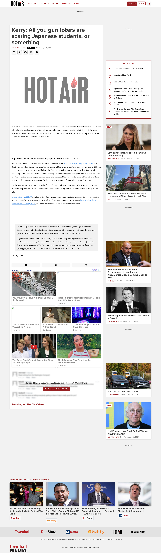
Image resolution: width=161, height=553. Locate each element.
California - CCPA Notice (114, 539)
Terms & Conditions (81, 539)
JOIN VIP (132, 4)
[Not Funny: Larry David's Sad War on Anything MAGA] (128, 415)
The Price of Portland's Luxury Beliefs (128, 68)
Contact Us (100, 539)
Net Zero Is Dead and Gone (123, 391)
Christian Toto (113, 158)
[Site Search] (148, 4)
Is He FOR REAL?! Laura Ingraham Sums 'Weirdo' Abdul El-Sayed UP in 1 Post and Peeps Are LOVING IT (62, 512)
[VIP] (77, 4)
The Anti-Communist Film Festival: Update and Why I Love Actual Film (127, 195)
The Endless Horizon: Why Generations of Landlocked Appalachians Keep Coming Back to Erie (131, 111)
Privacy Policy (92, 539)
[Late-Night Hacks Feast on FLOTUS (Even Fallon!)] (128, 137)
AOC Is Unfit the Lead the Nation (126, 82)
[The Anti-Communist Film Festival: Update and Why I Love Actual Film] (128, 178)
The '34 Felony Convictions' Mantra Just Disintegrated (131, 510)
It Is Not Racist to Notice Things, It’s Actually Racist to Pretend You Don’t (26, 511)
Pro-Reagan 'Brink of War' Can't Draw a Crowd (128, 317)
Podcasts (33, 4)
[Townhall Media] (18, 548)
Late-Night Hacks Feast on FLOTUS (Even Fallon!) (127, 154)
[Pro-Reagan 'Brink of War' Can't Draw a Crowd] (128, 300)
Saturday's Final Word (122, 75)
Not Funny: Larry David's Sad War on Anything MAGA (128, 432)
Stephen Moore (113, 394)
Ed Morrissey (19, 48)
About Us (42, 539)
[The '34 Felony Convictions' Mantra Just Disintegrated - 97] (134, 494)
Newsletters (63, 539)
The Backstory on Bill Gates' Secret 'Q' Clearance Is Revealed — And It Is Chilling (98, 511)
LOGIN (141, 4)
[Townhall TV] (66, 4)
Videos (45, 4)
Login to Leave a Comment (56, 389)
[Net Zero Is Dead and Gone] (128, 376)
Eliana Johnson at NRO (22, 196)
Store (55, 4)
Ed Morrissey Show (52, 539)
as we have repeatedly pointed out (78, 163)
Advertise (71, 539)
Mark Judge (112, 199)
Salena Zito (112, 281)
